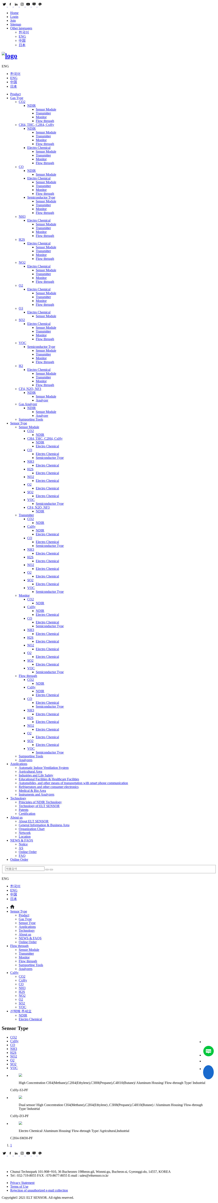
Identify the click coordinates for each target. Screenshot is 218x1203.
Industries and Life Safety (36, 775)
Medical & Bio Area (32, 790)
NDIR (31, 105)
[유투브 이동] (208, 1061)
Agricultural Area (30, 771)
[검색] (47, 869)
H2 (21, 366)
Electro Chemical (38, 147)
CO (21, 167)
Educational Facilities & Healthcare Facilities (49, 779)
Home (14, 13)
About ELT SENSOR (34, 821)
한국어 (24, 32)
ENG (22, 36)
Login (14, 16)
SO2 (22, 320)
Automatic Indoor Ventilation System (44, 767)
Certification (27, 813)
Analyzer (42, 400)
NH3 (22, 216)
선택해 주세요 (21, 1011)
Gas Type (16, 98)
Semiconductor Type (41, 197)
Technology (18, 798)
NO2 (22, 262)
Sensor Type (18, 423)
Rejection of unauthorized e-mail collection (39, 1190)
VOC (22, 343)
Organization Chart (31, 829)
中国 (22, 40)
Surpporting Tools (31, 419)
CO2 (22, 102)
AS (21, 848)
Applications (18, 764)
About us (16, 817)
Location (25, 836)
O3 (21, 308)
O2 (21, 285)
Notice (23, 844)
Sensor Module (46, 109)
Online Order (28, 852)
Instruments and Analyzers (36, 794)
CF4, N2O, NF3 (30, 389)
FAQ (22, 855)
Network (25, 833)
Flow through (45, 121)
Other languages (21, 28)
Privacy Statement (22, 1183)
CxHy (31, 526)
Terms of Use (19, 1186)
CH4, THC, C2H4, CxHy (36, 125)
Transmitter (43, 113)
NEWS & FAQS (21, 840)
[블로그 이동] (208, 1051)
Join (13, 20)
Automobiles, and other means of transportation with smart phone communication (73, 783)
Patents (23, 810)
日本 (22, 45)
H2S (22, 239)
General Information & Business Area (44, 825)
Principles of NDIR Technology (40, 802)
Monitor (41, 117)
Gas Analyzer (28, 404)
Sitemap (15, 24)
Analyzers (25, 760)
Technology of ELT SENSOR (39, 806)
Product (15, 94)
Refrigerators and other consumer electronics (49, 787)
